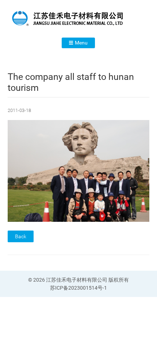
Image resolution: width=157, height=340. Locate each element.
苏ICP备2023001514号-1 (78, 288)
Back (20, 236)
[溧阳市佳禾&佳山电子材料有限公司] (78, 19)
